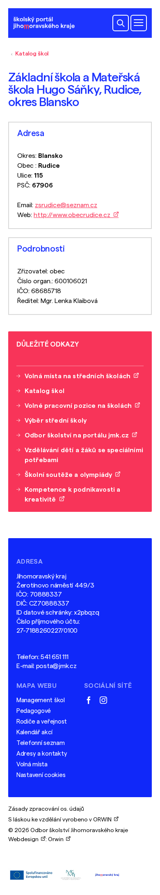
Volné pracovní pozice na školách (80, 405)
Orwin (57, 839)
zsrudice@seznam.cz (66, 205)
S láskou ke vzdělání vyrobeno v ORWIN (61, 820)
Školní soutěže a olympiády (70, 475)
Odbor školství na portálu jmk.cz (78, 435)
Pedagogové (33, 711)
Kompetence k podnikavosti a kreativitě (72, 494)
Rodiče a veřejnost (41, 722)
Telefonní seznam (40, 743)
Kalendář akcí (34, 732)
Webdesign (24, 839)
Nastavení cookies (40, 775)
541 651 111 (54, 657)
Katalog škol (31, 54)
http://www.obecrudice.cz (74, 215)
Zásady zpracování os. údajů (46, 809)
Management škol (40, 700)
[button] (120, 23)
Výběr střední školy (56, 420)
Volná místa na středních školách (79, 376)
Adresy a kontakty (41, 754)
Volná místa (32, 764)
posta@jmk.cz (56, 666)
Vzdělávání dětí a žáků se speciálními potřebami (84, 455)
